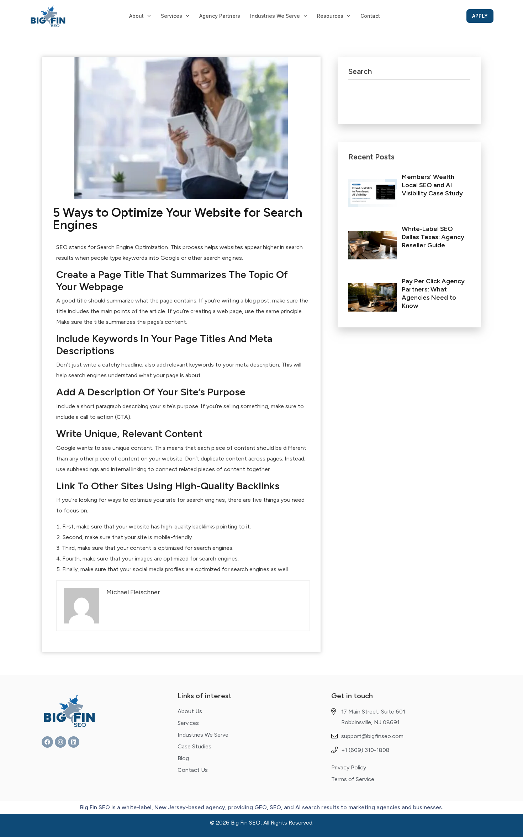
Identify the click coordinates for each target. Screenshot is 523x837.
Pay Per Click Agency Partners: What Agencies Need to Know (433, 293)
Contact (370, 16)
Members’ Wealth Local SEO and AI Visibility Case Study (432, 185)
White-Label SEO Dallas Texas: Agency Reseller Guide (433, 237)
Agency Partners (219, 16)
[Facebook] (47, 742)
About (136, 16)
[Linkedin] (73, 742)
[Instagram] (60, 742)
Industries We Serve (275, 16)
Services (171, 16)
